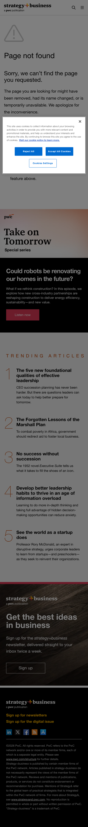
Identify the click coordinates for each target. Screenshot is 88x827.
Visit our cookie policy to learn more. (39, 140)
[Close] (80, 121)
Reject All (28, 151)
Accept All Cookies (59, 151)
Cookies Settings (43, 163)
